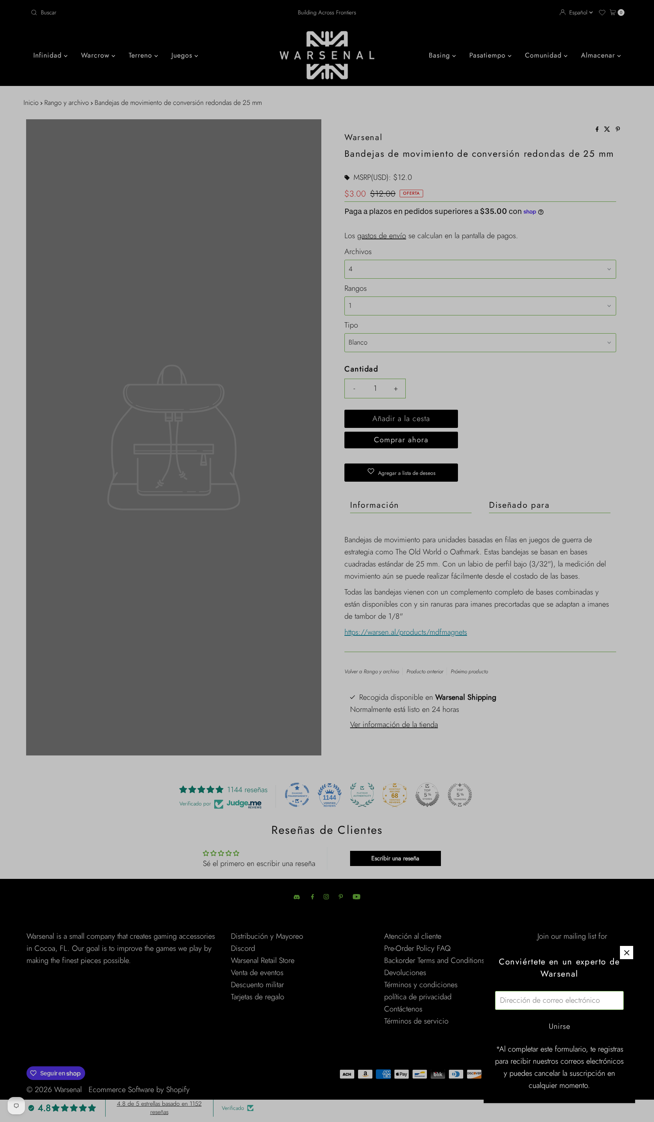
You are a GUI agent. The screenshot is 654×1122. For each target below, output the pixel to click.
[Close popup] (626, 952)
